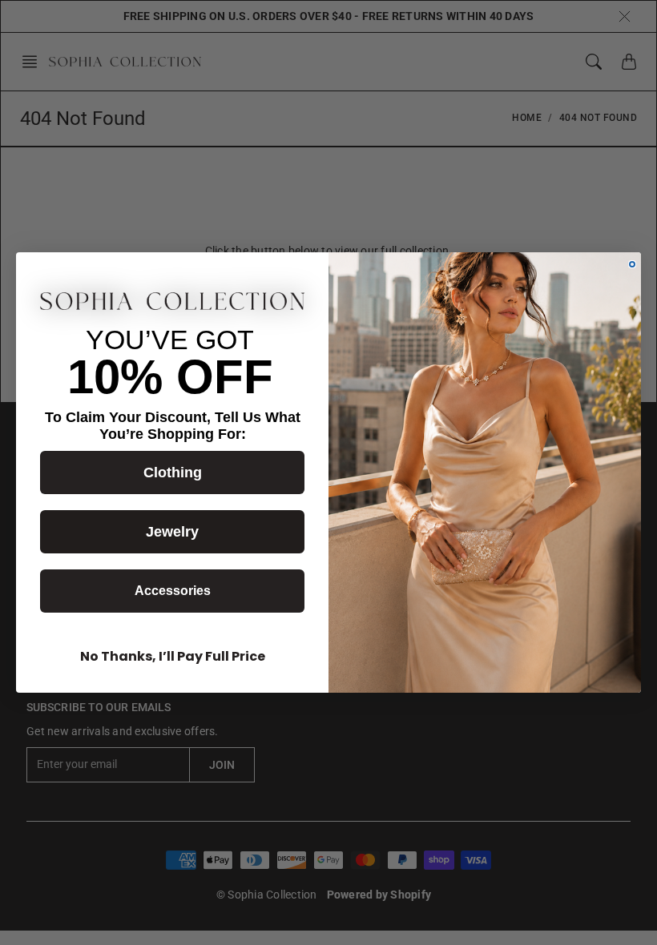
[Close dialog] (632, 264)
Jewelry (172, 532)
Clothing (172, 472)
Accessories (173, 590)
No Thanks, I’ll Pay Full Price (172, 656)
